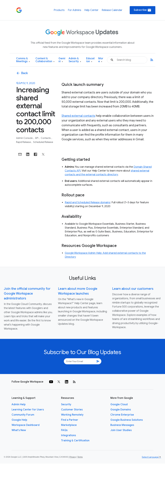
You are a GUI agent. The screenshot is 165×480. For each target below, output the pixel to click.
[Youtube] (51, 382)
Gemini (61, 60)
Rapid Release (23, 142)
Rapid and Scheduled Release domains (87, 202)
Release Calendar (112, 10)
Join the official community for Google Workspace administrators (27, 293)
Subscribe (142, 10)
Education (90, 60)
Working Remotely (72, 414)
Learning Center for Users (28, 409)
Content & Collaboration (44, 60)
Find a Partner (69, 420)
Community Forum (23, 414)
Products (59, 10)
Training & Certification (75, 440)
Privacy (72, 457)
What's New (19, 430)
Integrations (68, 435)
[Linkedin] (66, 382)
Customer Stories (72, 409)
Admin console (24, 138)
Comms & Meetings (23, 60)
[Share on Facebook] (35, 154)
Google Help (19, 420)
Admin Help (19, 404)
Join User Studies (121, 430)
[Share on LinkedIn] (28, 154)
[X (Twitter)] (59, 382)
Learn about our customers (132, 289)
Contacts (46, 138)
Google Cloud (119, 404)
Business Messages (122, 425)
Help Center (91, 10)
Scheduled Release (43, 142)
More (100, 60)
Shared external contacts (78, 116)
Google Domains (120, 409)
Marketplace (69, 425)
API (37, 138)
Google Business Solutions (126, 420)
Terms (80, 457)
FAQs (64, 430)
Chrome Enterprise (122, 414)
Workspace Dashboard (25, 425)
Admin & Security (75, 60)
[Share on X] (43, 154)
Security (66, 404)
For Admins (74, 10)
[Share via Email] (20, 154)
